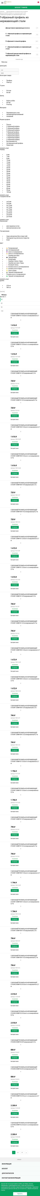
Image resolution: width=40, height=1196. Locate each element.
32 (1, 299)
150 (2, 311)
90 (1, 307)
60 (1, 303)
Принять (20, 1194)
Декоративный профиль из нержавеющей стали (13, 13)
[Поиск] (30, 3)
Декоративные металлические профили (17, 11)
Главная (2, 11)
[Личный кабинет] (34, 3)
